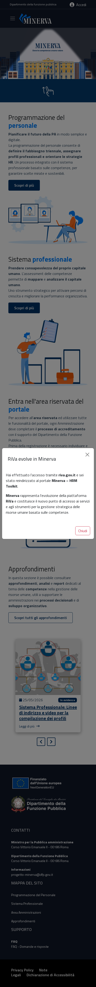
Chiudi (82, 531)
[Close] (87, 454)
